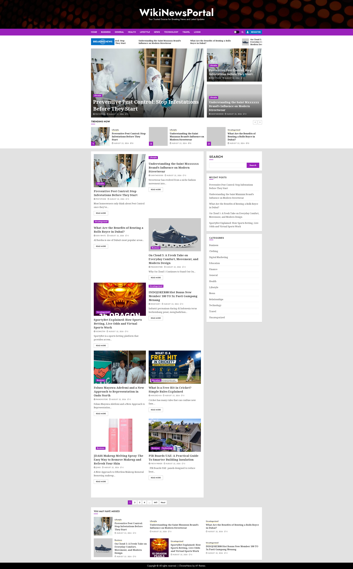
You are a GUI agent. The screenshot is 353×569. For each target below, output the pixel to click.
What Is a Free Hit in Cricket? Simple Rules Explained (170, 389)
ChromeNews (185, 565)
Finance (213, 269)
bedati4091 (156, 304)
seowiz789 (100, 332)
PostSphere (100, 114)
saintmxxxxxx (217, 114)
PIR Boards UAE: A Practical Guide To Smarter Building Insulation (173, 457)
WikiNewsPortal (176, 12)
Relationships (216, 299)
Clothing (213, 251)
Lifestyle (145, 32)
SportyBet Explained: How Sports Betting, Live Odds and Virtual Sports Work (118, 323)
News (157, 32)
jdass (98, 468)
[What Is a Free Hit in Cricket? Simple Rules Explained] (175, 367)
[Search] (242, 32)
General (119, 32)
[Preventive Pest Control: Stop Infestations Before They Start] (147, 83)
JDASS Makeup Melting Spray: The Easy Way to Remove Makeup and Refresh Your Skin (118, 459)
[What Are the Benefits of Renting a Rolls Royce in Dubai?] (158, 136)
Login (197, 32)
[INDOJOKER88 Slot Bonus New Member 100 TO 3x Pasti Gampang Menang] (175, 286)
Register (256, 32)
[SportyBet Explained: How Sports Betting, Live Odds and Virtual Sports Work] (120, 299)
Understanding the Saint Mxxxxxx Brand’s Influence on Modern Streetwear (234, 106)
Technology (171, 32)
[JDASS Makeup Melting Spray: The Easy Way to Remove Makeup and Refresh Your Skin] (120, 435)
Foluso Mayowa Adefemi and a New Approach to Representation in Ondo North (119, 391)
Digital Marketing (218, 257)
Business (106, 32)
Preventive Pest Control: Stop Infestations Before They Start (146, 105)
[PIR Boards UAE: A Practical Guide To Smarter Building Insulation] (175, 435)
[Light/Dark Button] (236, 32)
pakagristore (157, 267)
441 (155, 502)
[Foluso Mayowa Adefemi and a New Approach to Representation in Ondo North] (120, 367)
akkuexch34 (156, 396)
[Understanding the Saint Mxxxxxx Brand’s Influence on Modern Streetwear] (100, 136)
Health (132, 32)
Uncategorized (176, 130)
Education (156, 380)
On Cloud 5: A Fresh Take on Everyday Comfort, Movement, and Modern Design (244, 137)
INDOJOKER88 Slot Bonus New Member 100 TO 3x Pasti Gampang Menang (173, 296)
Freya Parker (156, 464)
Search (216, 156)
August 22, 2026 (116, 114)
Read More (101, 213)
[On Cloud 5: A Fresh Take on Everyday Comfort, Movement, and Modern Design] (216, 136)
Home (94, 32)
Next (163, 502)
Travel (186, 32)
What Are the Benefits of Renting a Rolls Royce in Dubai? (184, 136)
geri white (101, 236)
